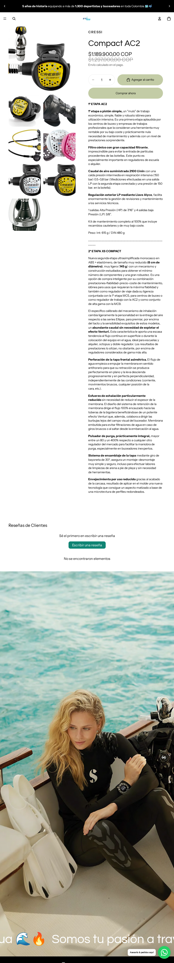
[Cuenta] (159, 18)
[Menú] (5, 19)
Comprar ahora (126, 93)
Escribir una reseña (87, 545)
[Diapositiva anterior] (4, 6)
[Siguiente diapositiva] (169, 6)
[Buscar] (14, 18)
